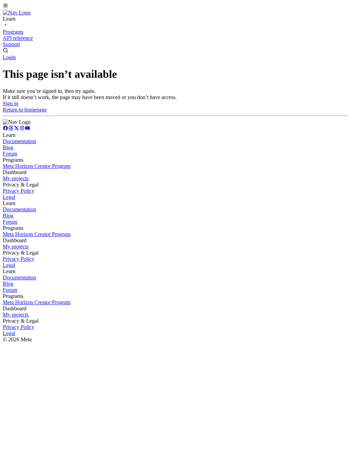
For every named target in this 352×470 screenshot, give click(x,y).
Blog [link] (8, 147)
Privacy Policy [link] (18, 191)
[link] (17, 12)
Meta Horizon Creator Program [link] (36, 166)
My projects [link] (16, 178)
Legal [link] (9, 197)
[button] (176, 6)
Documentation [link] (19, 141)
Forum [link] (10, 154)
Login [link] (9, 57)
